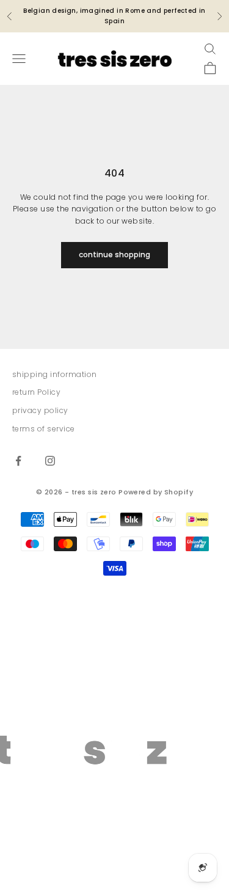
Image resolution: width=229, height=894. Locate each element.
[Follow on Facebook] (18, 461)
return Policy (36, 392)
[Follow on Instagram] (50, 461)
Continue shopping (114, 254)
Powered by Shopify (155, 492)
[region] (114, 744)
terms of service (43, 428)
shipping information (54, 374)
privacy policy (40, 410)
